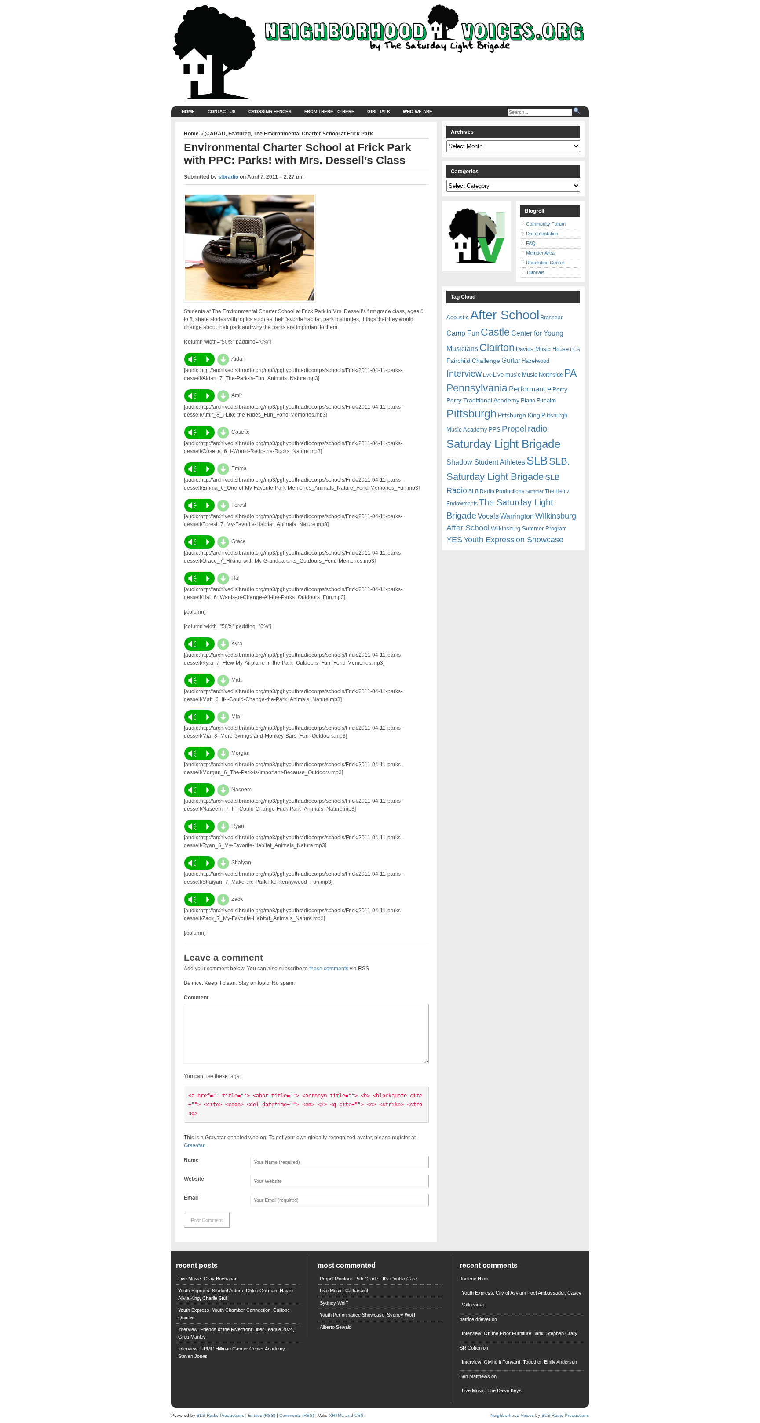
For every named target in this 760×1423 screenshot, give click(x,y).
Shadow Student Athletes (485, 462)
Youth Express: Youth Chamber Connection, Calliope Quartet (234, 1313)
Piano (528, 400)
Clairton (497, 347)
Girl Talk (378, 111)
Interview (464, 373)
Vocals (488, 516)
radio (537, 428)
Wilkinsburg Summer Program (529, 528)
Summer (535, 491)
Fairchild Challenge (473, 360)
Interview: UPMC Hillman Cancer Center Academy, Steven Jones (232, 1352)
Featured (239, 134)
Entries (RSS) (261, 1415)
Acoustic (457, 317)
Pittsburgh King (519, 415)
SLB (537, 460)
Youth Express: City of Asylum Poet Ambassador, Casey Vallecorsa (521, 1298)
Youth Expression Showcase (513, 539)
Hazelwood (535, 361)
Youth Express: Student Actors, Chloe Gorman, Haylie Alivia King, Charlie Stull (235, 1294)
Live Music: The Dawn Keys (492, 1390)
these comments (328, 969)
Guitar (510, 360)
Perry (559, 389)
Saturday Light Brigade (503, 444)
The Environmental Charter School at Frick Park (313, 134)
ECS (575, 349)
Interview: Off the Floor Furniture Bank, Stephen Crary (519, 1333)
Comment (196, 998)
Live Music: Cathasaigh (344, 1290)
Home (188, 111)
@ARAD (215, 134)
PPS (495, 429)
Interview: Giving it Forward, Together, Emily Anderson (519, 1361)
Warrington (517, 516)
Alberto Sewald (335, 1327)
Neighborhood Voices (512, 1415)
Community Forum (546, 224)
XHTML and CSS (346, 1415)
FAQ (531, 243)
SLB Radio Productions (496, 491)
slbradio (228, 177)
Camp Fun (462, 333)
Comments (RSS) (296, 1415)
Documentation (542, 233)
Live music (507, 374)
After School (504, 314)
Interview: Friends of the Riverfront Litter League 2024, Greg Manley (236, 1333)
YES (454, 539)
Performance (530, 389)
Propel (514, 428)
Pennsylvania (477, 388)
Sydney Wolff (334, 1303)
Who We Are (417, 111)
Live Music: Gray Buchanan (208, 1278)
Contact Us (222, 111)
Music (529, 374)
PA (570, 373)
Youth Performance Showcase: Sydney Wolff (367, 1314)
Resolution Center (545, 262)
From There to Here (329, 111)
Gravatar (194, 1145)
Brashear (552, 318)
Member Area (540, 253)
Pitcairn (546, 400)
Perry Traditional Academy (482, 400)
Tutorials (535, 272)
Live (487, 374)
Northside (551, 374)
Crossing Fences (270, 111)
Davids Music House (542, 349)
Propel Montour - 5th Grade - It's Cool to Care (368, 1278)
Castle (495, 332)
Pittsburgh (471, 414)
